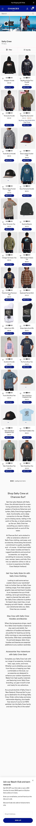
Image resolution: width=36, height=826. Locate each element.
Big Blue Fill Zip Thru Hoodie (27, 81)
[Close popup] (32, 780)
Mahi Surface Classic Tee (26, 258)
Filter (10, 50)
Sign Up (18, 820)
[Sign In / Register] (27, 9)
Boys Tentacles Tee (9, 224)
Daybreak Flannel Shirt (27, 293)
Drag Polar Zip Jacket (26, 116)
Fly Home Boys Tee (27, 362)
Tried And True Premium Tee (9, 293)
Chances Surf (13, 535)
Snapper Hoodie (9, 80)
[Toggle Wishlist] (9, 219)
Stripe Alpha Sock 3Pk (27, 328)
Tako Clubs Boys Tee (9, 466)
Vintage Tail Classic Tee (9, 258)
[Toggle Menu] (2, 9)
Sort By (28, 50)
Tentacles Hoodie (9, 116)
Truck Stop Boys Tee (9, 395)
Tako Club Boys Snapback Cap (27, 396)
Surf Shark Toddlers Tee (27, 431)
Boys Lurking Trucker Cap (26, 154)
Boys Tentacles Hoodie (27, 189)
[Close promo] (33, 2)
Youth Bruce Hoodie (9, 153)
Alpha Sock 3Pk (9, 328)
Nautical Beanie (27, 224)
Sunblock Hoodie (9, 362)
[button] (5, 107)
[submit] (33, 13)
